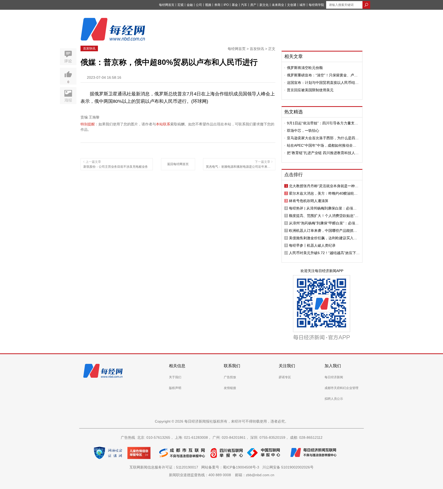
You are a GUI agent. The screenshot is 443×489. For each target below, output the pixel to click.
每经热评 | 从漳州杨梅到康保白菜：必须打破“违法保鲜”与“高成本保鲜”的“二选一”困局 (323, 208)
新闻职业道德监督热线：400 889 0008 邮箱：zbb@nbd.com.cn (221, 475)
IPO (226, 5)
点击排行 (293, 174)
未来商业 (278, 5)
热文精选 (293, 111)
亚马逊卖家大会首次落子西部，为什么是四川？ (321, 138)
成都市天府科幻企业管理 (341, 388)
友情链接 (230, 388)
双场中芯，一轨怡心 (303, 130)
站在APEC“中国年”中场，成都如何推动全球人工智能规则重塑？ (321, 145)
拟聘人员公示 (334, 399)
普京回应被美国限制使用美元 (310, 90)
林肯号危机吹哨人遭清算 (308, 201)
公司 (199, 5)
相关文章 (293, 56)
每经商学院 (316, 5)
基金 (235, 5)
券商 (217, 5)
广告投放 (230, 377)
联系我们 (232, 366)
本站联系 (163, 124)
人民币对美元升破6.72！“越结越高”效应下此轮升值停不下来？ (324, 253)
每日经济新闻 (334, 377)
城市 (302, 5)
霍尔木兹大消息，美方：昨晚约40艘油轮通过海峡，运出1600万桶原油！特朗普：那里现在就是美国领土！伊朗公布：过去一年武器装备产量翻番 (323, 193)
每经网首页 (166, 5)
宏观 (180, 5)
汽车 (244, 5)
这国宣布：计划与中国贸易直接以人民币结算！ (321, 82)
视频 (208, 5)
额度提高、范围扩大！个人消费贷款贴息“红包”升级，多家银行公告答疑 (323, 215)
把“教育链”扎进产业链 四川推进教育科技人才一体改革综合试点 (323, 153)
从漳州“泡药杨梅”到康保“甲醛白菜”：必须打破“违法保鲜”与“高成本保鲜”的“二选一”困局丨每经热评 (324, 223)
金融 (190, 5)
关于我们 (175, 377)
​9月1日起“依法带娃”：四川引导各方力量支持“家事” (322, 123)
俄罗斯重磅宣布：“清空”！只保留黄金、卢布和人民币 (322, 75)
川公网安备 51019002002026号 (288, 467)
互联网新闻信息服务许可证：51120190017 (164, 467)
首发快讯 (89, 48)
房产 (253, 5)
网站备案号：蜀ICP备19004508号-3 (231, 467)
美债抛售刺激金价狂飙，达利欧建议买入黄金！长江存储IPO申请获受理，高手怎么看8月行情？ (323, 238)
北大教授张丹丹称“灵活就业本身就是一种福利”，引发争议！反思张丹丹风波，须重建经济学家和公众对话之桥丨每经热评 (323, 186)
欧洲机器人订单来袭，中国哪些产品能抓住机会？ (323, 230)
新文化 (264, 5)
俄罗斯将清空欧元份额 (305, 67)
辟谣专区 (285, 377)
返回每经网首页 (178, 164)
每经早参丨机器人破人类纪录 (312, 245)
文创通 (291, 5)
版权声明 (175, 388)
